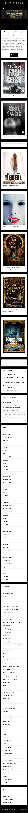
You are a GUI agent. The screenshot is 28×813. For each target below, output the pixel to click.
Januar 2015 (6, 528)
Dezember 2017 (7, 473)
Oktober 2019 (6, 450)
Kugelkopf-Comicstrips (9, 708)
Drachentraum (7, 650)
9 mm (4, 590)
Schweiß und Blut (7, 750)
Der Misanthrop (7, 616)
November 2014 (7, 531)
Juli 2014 (5, 538)
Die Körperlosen (7, 635)
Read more (14, 54)
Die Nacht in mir (7, 638)
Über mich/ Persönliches (9, 763)
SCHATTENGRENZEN (14, 3)
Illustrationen (6, 689)
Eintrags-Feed (6, 796)
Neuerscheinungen (8, 724)
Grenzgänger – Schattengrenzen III (12, 676)
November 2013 (7, 557)
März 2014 (5, 547)
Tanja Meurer (6, 414)
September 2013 (7, 563)
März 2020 (5, 447)
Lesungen (5, 711)
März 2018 (5, 470)
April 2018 (5, 466)
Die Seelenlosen (7, 642)
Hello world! (15, 411)
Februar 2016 (6, 502)
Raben (4, 734)
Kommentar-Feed (8, 799)
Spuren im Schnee (7, 753)
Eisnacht (5, 653)
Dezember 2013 (7, 554)
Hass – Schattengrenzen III (10, 679)
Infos (4, 702)
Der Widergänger (7, 629)
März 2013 (5, 580)
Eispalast (5, 659)
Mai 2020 (5, 444)
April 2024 (5, 431)
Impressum (6, 698)
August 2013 (6, 567)
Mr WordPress (6, 411)
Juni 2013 (5, 573)
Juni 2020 (5, 440)
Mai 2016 (5, 492)
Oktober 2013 (6, 560)
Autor (4, 596)
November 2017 (7, 476)
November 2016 (7, 482)
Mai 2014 (5, 541)
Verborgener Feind (8, 770)
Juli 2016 (5, 489)
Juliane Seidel (6, 705)
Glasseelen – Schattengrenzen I (11, 672)
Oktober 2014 (6, 534)
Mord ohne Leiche (7, 718)
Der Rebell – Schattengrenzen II (11, 622)
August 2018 (6, 460)
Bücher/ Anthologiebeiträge (10, 606)
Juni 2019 (5, 453)
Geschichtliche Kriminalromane (11, 666)
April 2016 (5, 495)
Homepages (6, 682)
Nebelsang (6, 721)
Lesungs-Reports (7, 715)
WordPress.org (7, 802)
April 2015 (5, 521)
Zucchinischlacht (7, 779)
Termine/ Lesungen (8, 760)
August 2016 (6, 486)
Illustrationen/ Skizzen (8, 692)
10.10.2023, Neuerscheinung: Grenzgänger (13, 377)
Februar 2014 (6, 550)
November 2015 (7, 508)
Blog (4, 599)
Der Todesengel (7, 625)
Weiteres (5, 776)
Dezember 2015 (7, 505)
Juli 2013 (5, 570)
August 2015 (6, 515)
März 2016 (5, 499)
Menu (23, 8)
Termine (5, 757)
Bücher (5, 603)
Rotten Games (7, 740)
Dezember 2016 (7, 479)
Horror (4, 685)
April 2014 (5, 544)
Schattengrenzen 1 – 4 (9, 374)
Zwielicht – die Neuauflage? (14, 32)
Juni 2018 (5, 463)
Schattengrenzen (7, 747)
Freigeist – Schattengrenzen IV (11, 663)
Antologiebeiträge (8, 593)
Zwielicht (5, 782)
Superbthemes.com (14, 811)
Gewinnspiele (6, 669)
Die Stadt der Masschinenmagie (11, 390)
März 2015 (5, 525)
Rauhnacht (6, 737)
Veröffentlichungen (8, 773)
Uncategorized (7, 766)
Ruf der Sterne (7, 744)
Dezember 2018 (7, 457)
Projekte (5, 731)
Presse (4, 727)
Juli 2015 (5, 518)
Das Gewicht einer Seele (9, 612)
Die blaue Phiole (7, 632)
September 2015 (7, 512)
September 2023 (7, 437)
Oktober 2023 (6, 434)
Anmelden (5, 793)
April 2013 (5, 576)
